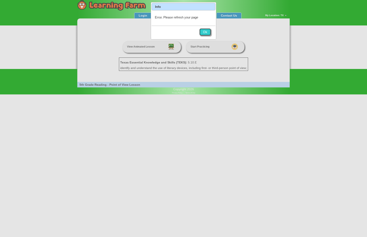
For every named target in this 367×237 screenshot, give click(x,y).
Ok (205, 32)
